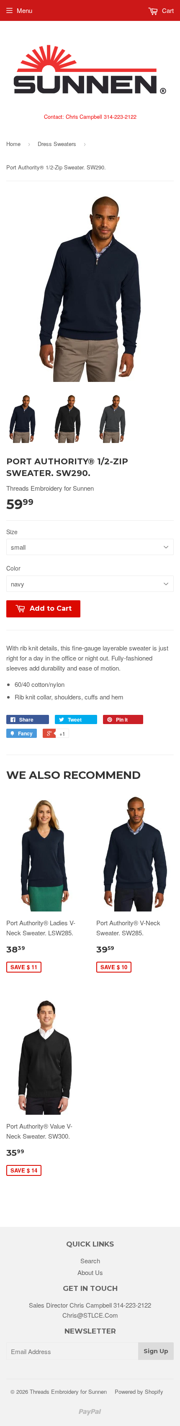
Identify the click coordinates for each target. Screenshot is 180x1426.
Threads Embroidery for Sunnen (68, 1391)
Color (13, 568)
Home (13, 144)
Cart (167, 10)
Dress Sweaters (57, 144)
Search (90, 1260)
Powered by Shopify (139, 1391)
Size (12, 531)
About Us (90, 1272)
